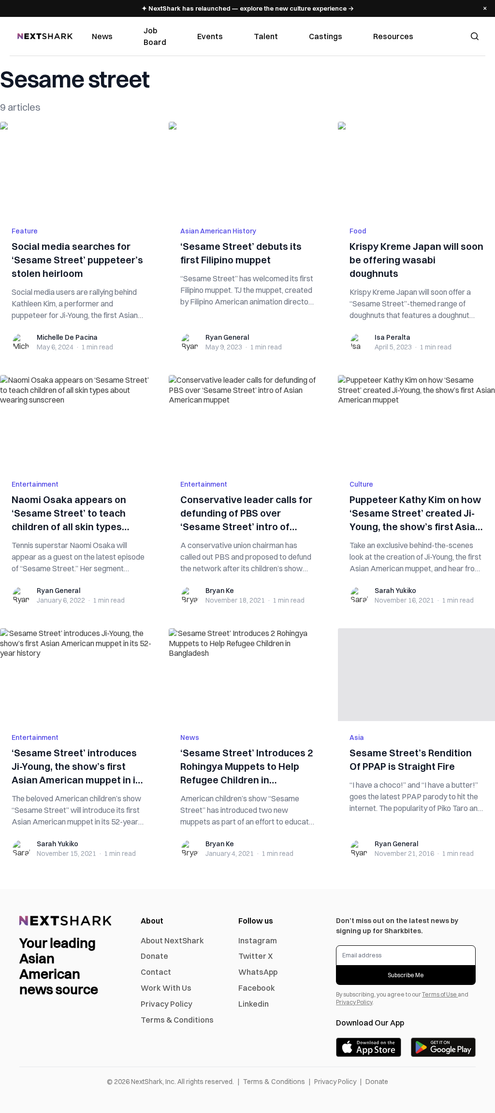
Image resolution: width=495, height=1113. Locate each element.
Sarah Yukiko (395, 590)
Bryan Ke (219, 590)
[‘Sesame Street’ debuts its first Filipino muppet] (247, 168)
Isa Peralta (392, 337)
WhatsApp (257, 972)
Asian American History (218, 231)
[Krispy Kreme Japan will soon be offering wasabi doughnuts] (416, 168)
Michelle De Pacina (67, 337)
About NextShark (172, 940)
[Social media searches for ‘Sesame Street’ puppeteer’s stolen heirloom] (78, 168)
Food (357, 231)
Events (210, 36)
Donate (154, 956)
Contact (156, 972)
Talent (266, 36)
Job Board (155, 36)
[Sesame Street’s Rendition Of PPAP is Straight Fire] (416, 674)
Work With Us (166, 988)
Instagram (257, 940)
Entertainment (35, 484)
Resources (393, 36)
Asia (356, 737)
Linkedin (253, 1004)
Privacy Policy (166, 1004)
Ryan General (227, 337)
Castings (325, 36)
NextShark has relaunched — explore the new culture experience (248, 8)
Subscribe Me (406, 975)
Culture (361, 484)
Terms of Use (440, 994)
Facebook (256, 988)
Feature (25, 231)
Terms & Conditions (177, 1020)
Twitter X (255, 956)
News (102, 36)
